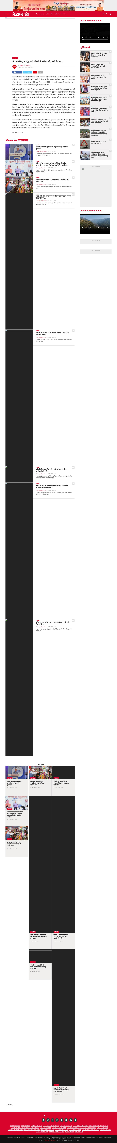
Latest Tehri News (45, 1127)
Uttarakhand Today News (56, 1132)
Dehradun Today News (50, 1140)
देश (52, 14)
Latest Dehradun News (59, 1127)
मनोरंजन (57, 14)
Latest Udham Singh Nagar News (98, 1125)
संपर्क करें (63, 14)
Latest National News (61, 1129)
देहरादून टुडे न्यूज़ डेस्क (25, 65)
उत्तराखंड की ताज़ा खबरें (25, 1125)
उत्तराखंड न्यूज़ (17, 1125)
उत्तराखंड (42, 14)
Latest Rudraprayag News (31, 1129)
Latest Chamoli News (32, 1127)
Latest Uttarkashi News (80, 1125)
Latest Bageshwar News (15, 1129)
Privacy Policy (69, 1132)
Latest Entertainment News (90, 1129)
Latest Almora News (66, 1125)
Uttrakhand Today (105, 1129)
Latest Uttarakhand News (51, 1125)
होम (36, 14)
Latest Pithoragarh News (88, 1127)
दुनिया (47, 14)
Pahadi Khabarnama (42, 1132)
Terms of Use (79, 1132)
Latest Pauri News (102, 1127)
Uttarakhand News (36, 1125)
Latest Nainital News (73, 1127)
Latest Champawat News (18, 1127)
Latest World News (75, 1129)
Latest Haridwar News (47, 1129)
